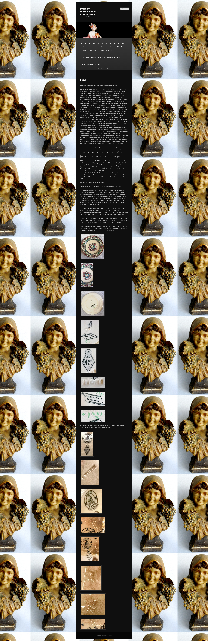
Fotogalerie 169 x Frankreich (114, 57)
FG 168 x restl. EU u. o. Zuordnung (118, 47)
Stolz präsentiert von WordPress (104, 635)
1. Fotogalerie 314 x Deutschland (88, 50)
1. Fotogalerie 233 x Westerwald (88, 54)
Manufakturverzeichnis (106, 61)
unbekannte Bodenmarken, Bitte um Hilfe (90, 64)
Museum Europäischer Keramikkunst (88, 11)
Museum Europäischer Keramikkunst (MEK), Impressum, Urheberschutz (98, 68)
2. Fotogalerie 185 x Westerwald (105, 54)
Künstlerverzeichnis (85, 47)
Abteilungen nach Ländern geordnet (90, 61)
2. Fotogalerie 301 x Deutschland (106, 50)
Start (82, 40)
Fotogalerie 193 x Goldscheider (99, 47)
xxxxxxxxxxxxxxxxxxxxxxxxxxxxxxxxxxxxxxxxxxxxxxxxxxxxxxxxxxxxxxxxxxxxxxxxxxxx (102, 43)
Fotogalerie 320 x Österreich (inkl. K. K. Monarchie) (93, 57)
